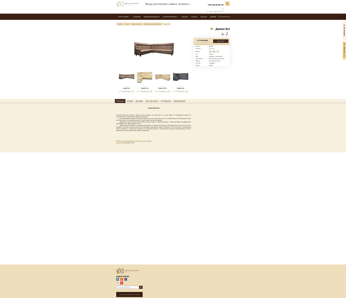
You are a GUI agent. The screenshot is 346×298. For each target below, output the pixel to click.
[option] (153, 49)
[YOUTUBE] (121, 283)
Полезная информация (170, 16)
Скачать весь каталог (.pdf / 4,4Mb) (129, 294)
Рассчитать (220, 41)
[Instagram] (117, 283)
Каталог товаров (123, 16)
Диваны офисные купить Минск (152, 24)
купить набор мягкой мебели (128, 141)
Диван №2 (166, 24)
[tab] (120, 101)
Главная (120, 24)
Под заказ (211, 48)
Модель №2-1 (162, 88)
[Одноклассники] (121, 279)
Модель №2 (144, 88)
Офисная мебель (136, 24)
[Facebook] (125, 279)
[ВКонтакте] (117, 279)
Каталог (127, 24)
